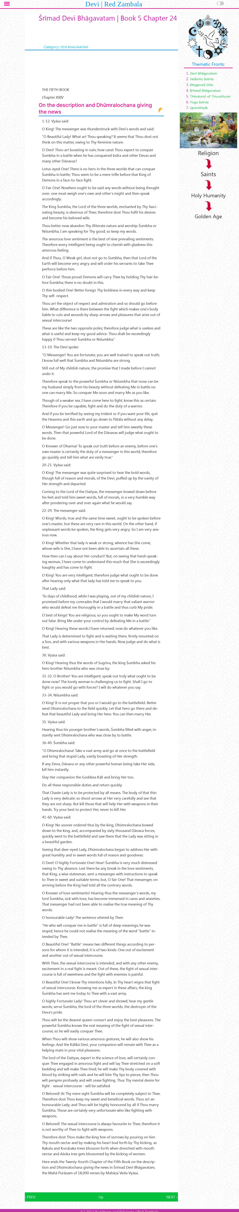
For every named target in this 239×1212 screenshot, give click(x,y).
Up (101, 1196)
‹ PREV (30, 1196)
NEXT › (171, 1196)
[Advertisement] (101, 1184)
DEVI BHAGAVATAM (74, 47)
